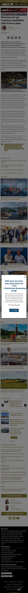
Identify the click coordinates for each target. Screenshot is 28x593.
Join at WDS (14, 310)
